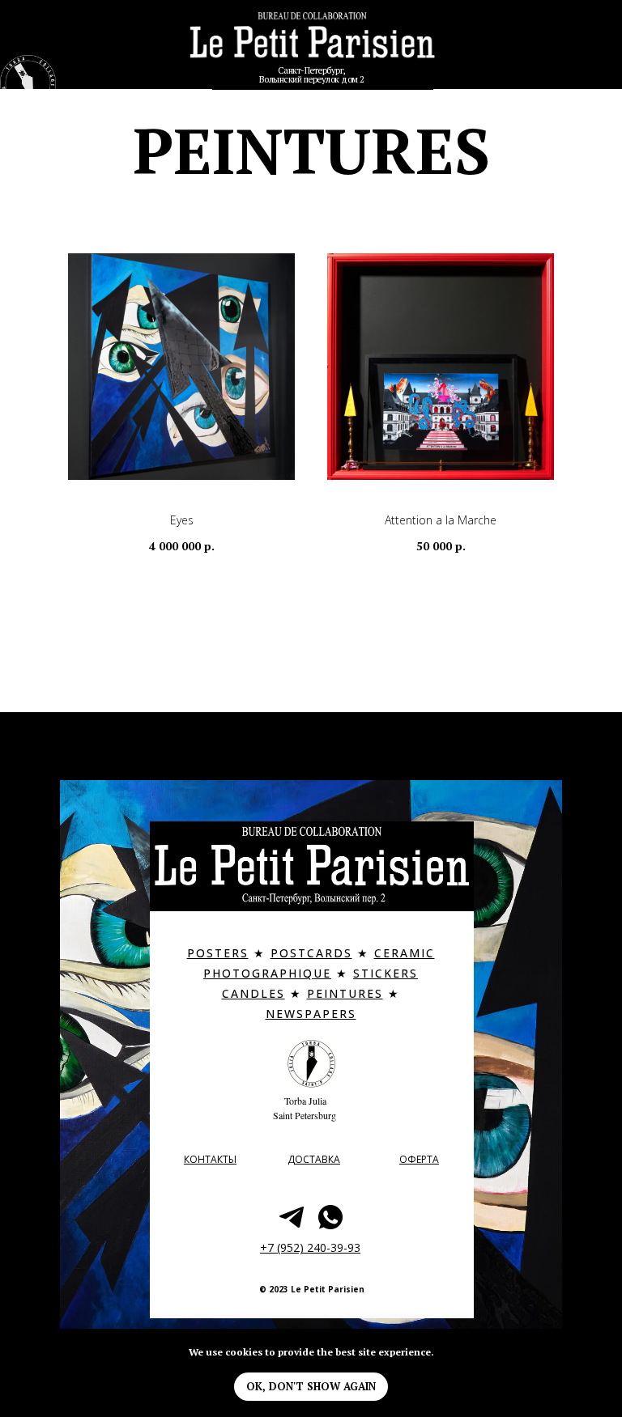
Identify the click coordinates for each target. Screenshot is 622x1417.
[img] (312, 43)
